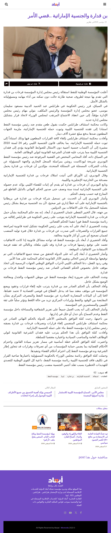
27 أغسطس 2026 (101, 446)
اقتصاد (62, 427)
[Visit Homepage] (55, 4)
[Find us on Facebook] (81, 513)
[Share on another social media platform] (6, 83)
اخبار (34, 427)
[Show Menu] (104, 4)
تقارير (89, 22)
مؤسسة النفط (53, 376)
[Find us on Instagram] (65, 513)
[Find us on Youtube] (70, 513)
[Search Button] (6, 4)
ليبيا (62, 376)
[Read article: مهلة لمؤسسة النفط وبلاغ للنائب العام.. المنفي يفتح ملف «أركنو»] (43, 422)
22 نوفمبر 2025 (100, 22)
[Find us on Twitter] (76, 513)
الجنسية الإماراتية (83, 376)
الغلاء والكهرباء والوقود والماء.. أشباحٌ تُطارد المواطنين (72, 436)
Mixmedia (65, 528)
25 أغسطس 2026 (74, 443)
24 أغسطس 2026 (47, 443)
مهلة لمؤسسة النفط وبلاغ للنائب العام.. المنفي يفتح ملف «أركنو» (43, 436)
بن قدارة (70, 376)
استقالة (95, 376)
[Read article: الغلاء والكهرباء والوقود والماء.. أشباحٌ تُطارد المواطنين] (70, 422)
